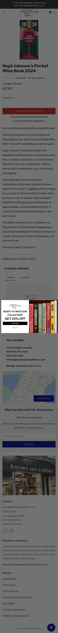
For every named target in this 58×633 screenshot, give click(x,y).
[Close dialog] (55, 302)
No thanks (15, 327)
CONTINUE (15, 323)
